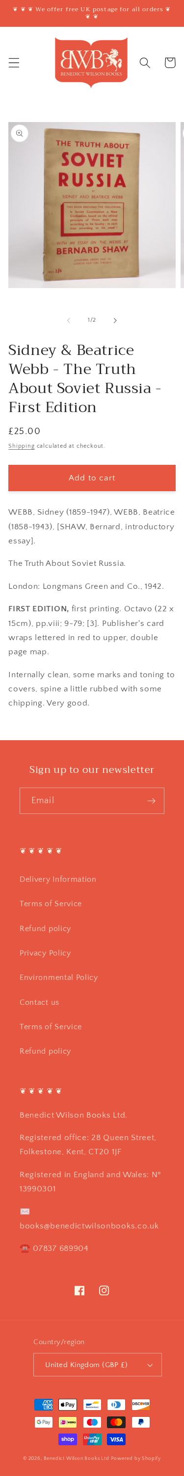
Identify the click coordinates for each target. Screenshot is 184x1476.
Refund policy (45, 928)
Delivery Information (58, 879)
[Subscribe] (151, 801)
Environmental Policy (59, 977)
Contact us (39, 1002)
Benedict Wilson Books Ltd (76, 1458)
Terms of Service (51, 903)
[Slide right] (115, 320)
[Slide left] (68, 320)
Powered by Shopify (136, 1458)
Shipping (21, 446)
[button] (13, 62)
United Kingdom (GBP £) (86, 1365)
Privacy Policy (45, 953)
